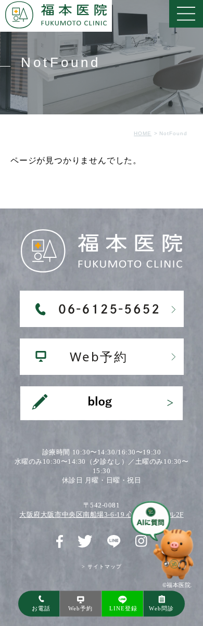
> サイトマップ (102, 566)
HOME (142, 133)
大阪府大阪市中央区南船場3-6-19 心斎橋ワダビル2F (101, 514)
